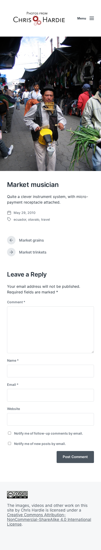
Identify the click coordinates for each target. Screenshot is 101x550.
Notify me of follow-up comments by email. (48, 433)
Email (13, 385)
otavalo (33, 219)
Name (13, 360)
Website (13, 409)
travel (45, 219)
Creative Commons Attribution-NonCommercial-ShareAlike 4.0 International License (49, 519)
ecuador (20, 219)
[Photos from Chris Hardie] (38, 18)
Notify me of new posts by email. (40, 444)
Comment (16, 302)
